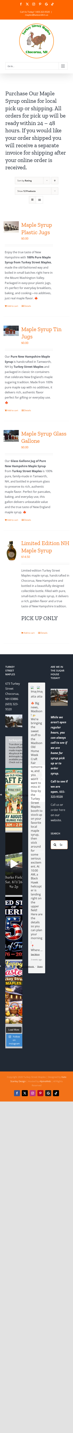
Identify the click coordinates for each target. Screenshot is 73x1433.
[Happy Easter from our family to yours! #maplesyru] (13, 992)
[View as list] (39, 199)
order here (58, 810)
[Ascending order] (54, 180)
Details (27, 305)
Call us (55, 805)
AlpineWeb (45, 1081)
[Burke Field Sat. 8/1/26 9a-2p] (13, 863)
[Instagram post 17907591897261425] (13, 928)
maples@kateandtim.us (36, 14)
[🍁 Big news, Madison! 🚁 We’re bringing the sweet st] (13, 799)
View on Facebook (25, 966)
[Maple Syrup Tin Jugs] (11, 331)
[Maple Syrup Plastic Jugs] (11, 227)
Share (40, 966)
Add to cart (12, 305)
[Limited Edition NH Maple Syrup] (11, 550)
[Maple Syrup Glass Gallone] (11, 436)
